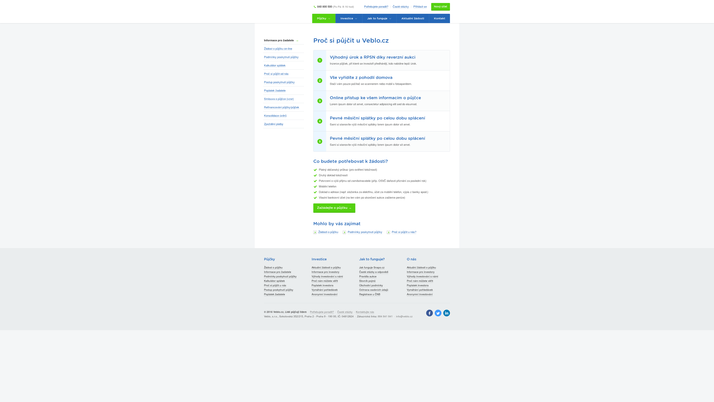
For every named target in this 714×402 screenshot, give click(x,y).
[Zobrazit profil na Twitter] (438, 313)
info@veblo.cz (404, 316)
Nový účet (440, 6)
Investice (347, 18)
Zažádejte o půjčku (334, 208)
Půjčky (322, 18)
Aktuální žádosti (412, 18)
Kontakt (439, 18)
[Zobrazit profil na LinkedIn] (446, 313)
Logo (277, 12)
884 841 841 (385, 316)
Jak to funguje (377, 18)
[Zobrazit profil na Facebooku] (429, 313)
